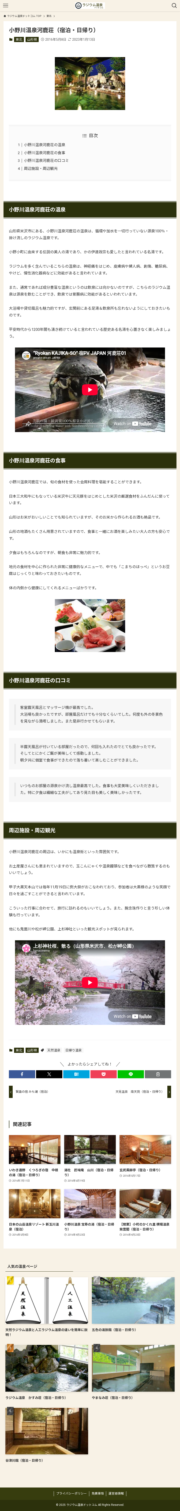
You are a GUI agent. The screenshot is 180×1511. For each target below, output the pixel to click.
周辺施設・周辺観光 (41, 168)
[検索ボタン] (174, 5)
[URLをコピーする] (158, 1074)
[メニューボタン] (5, 5)
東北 (19, 39)
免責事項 (98, 1493)
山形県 (32, 39)
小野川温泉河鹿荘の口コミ (46, 160)
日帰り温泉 (73, 1050)
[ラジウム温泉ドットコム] (90, 5)
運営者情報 (116, 1493)
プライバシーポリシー (71, 1493)
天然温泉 (53, 1050)
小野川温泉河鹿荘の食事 (44, 153)
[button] (22, 1074)
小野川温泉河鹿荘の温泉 (44, 145)
